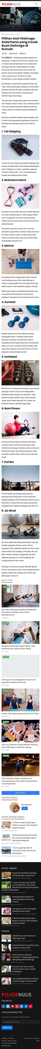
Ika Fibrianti (27, 804)
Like (5, 53)
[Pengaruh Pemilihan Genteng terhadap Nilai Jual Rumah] (6, 875)
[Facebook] (3, 1006)
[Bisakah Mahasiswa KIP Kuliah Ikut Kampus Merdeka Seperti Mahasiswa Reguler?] (6, 837)
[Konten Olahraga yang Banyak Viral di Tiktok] (20, 700)
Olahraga (6, 587)
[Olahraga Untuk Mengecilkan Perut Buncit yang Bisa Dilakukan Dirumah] (20, 666)
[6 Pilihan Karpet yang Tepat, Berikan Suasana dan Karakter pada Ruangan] (6, 824)
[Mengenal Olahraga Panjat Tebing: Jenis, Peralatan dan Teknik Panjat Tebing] (20, 632)
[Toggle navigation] (36, 4)
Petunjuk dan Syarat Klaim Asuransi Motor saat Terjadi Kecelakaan (23, 969)
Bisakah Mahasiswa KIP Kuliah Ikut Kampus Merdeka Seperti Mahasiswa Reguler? (24, 838)
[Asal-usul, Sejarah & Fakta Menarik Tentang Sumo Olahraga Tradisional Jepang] (20, 731)
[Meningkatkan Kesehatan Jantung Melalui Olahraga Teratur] (6, 899)
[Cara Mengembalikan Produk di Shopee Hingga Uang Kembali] (6, 981)
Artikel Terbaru (20, 793)
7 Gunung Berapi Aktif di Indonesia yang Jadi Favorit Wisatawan (24, 850)
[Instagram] (17, 1006)
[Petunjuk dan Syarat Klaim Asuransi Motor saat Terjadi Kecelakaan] (6, 969)
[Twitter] (8, 1006)
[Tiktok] (30, 1006)
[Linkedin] (26, 1006)
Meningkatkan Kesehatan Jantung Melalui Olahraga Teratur (23, 899)
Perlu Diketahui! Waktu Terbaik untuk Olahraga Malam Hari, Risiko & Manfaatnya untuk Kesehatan (19, 781)
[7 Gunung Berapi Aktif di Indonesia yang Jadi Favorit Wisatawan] (6, 850)
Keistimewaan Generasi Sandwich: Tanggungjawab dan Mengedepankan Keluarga (25, 957)
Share (23, 53)
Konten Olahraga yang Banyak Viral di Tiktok (20, 713)
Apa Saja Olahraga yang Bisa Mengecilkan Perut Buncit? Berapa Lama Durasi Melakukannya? (19, 612)
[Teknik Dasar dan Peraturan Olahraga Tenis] (6, 938)
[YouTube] (12, 1006)
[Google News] (21, 1006)
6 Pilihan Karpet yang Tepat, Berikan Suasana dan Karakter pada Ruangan (25, 825)
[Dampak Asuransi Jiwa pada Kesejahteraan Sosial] (6, 911)
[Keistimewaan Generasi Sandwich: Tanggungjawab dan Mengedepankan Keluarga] (6, 957)
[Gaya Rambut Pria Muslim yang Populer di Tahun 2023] (6, 947)
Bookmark (14, 53)
